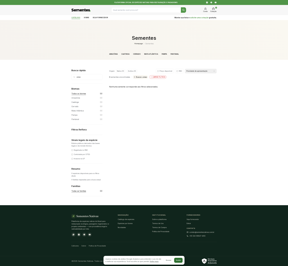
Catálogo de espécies (126, 219)
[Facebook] (211, 2)
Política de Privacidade (160, 231)
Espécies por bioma (125, 223)
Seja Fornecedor (100, 17)
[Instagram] (207, 2)
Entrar (189, 223)
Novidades (122, 227)
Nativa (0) (120, 71)
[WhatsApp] (73, 235)
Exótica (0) (132, 71)
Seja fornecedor (193, 219)
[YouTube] (216, 2)
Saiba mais (154, 261)
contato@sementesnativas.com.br (201, 232)
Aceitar (178, 260)
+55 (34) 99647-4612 (197, 236)
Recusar (168, 260)
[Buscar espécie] (183, 10)
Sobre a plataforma (159, 219)
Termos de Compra (159, 227)
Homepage (138, 43)
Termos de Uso (158, 223)
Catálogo (75, 17)
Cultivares (75, 246)
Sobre (86, 17)
